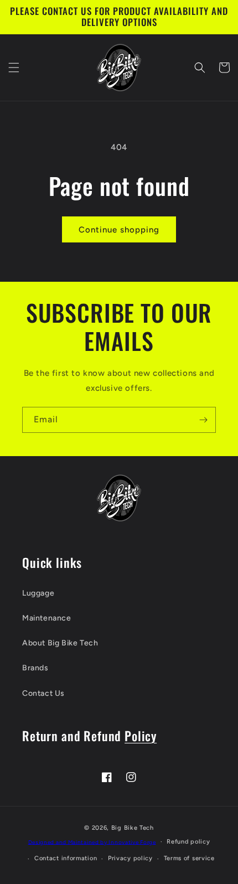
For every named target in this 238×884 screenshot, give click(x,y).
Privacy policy (130, 858)
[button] (14, 67)
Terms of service (189, 858)
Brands (35, 668)
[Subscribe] (203, 420)
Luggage (38, 593)
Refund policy (188, 841)
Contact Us (43, 693)
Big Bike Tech (132, 827)
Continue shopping (119, 230)
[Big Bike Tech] (119, 497)
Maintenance (46, 618)
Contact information (65, 858)
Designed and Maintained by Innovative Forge (92, 841)
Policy (141, 735)
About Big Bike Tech (60, 643)
